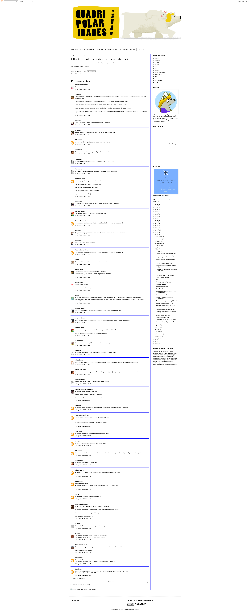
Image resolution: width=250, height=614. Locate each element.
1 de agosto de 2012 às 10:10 (83, 465)
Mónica (157, 70)
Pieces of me (78, 379)
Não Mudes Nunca (160, 72)
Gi (75, 295)
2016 (156, 225)
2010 (156, 341)
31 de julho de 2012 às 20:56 (83, 312)
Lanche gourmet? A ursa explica (165, 263)
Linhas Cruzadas (79, 504)
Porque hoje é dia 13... (162, 284)
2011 (156, 339)
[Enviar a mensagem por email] (88, 71)
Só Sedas (77, 340)
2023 (156, 209)
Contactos (141, 49)
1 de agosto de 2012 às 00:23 (83, 384)
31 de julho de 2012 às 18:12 (83, 215)
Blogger (137, 609)
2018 (156, 221)
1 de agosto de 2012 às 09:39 (83, 410)
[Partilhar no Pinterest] (95, 71)
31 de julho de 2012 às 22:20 (83, 354)
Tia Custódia (158, 80)
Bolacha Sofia (78, 369)
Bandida (77, 269)
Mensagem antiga (144, 582)
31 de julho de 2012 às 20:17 (83, 290)
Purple (76, 201)
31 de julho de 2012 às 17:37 (83, 163)
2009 (156, 343)
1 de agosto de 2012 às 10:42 (83, 499)
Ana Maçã (157, 60)
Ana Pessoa (78, 178)
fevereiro (159, 334)
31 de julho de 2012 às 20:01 (83, 277)
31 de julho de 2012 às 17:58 (83, 196)
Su (75, 533)
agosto (158, 245)
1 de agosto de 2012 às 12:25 (83, 528)
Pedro (76, 159)
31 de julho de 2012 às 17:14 (83, 115)
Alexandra (157, 58)
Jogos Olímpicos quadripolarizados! (166, 253)
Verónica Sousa (79, 544)
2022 (156, 211)
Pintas (76, 431)
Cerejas (157, 62)
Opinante (77, 557)
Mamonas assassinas (162, 286)
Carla (76, 405)
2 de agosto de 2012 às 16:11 (83, 564)
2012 (156, 234)
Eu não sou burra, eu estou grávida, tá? (166, 301)
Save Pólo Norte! (160, 289)
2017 (156, 223)
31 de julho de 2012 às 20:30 (83, 303)
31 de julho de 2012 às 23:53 (83, 374)
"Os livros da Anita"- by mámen (164, 282)
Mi (75, 441)
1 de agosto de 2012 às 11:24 (83, 518)
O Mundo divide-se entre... (87, 49)
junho (158, 325)
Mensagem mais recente (78, 582)
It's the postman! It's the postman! (165, 275)
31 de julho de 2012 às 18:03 (83, 206)
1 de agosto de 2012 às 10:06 (83, 455)
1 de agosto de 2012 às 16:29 (83, 539)
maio (157, 327)
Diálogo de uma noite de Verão (164, 303)
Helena (157, 64)
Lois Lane (77, 460)
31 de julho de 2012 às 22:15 (83, 345)
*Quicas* (77, 282)
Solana (77, 149)
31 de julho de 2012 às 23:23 (83, 364)
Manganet (77, 308)
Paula (156, 82)
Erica (76, 94)
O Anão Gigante (159, 74)
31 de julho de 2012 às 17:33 (83, 154)
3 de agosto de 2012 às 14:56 (83, 575)
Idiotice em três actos (162, 273)
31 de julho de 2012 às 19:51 (83, 264)
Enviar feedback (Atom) (83, 585)
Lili (75, 523)
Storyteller (77, 211)
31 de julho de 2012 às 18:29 (83, 225)
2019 (156, 218)
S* (75, 259)
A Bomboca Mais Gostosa (82, 389)
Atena (76, 230)
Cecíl (76, 350)
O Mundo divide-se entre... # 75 (164, 317)
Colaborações (124, 49)
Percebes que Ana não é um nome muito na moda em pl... (165, 306)
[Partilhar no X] (92, 71)
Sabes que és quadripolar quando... (165, 322)
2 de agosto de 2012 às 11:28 (83, 552)
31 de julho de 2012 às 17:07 (83, 89)
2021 (156, 214)
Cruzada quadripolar (111, 49)
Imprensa (132, 49)
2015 (156, 227)
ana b (76, 120)
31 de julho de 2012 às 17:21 (83, 125)
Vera (156, 78)
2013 (156, 232)
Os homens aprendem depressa (165, 295)
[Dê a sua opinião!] (90, 71)
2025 (156, 205)
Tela (156, 76)
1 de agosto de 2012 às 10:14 (83, 489)
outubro (158, 241)
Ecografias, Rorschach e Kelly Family (166, 319)
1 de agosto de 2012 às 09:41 (83, 426)
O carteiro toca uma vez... (163, 277)
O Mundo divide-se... (80, 73)
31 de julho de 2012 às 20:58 (83, 322)
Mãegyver (100, 49)
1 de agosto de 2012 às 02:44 (83, 400)
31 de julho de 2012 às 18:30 (83, 254)
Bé (75, 130)
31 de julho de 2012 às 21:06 (83, 335)
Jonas (156, 68)
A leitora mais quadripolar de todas (165, 309)
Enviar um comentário (79, 578)
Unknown (77, 140)
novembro (159, 239)
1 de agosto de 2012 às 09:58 (83, 445)
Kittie (76, 569)
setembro (159, 243)
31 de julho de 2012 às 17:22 (83, 144)
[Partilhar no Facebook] (93, 71)
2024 (156, 207)
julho (157, 248)
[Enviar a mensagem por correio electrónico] (84, 71)
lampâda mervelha (80, 84)
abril (157, 329)
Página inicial (74, 49)
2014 (156, 230)
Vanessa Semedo (80, 221)
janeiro (158, 336)
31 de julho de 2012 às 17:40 (83, 173)
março (158, 331)
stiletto (77, 360)
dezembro (159, 236)
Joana (156, 66)
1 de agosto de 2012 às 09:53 (83, 435)
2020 (156, 216)
